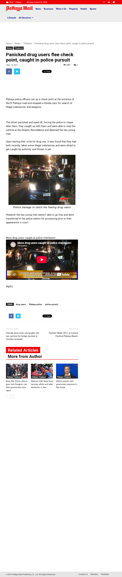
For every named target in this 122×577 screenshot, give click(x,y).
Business (48, 8)
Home (9, 43)
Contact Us (83, 574)
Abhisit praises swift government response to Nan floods (66, 384)
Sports (93, 8)
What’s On (61, 8)
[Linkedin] (109, 2)
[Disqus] (42, 445)
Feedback (105, 574)
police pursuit (51, 304)
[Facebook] (104, 2)
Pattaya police (35, 304)
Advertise (94, 574)
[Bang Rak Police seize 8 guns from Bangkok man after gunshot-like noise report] (17, 371)
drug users (21, 304)
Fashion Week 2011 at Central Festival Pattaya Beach (63, 334)
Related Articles (23, 350)
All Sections (25, 17)
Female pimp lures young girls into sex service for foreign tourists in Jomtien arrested (22, 336)
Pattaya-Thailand (14, 377)
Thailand (19, 48)
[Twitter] (114, 2)
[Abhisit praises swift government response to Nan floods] (67, 371)
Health (83, 8)
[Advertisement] (61, 30)
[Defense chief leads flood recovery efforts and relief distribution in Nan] (42, 371)
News (38, 8)
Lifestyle (11, 17)
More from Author (25, 356)
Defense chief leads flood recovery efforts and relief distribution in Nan (42, 384)
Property (73, 8)
